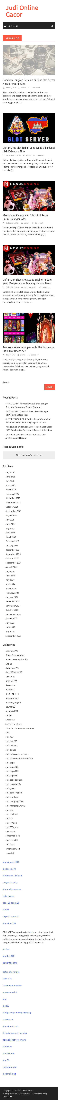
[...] (20, 102)
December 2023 (12, 601)
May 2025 (9, 528)
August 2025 (11, 515)
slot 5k (6, 1060)
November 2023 (13, 605)
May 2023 (9, 631)
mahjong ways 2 (13, 702)
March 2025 (10, 536)
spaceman (10, 831)
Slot (7, 732)
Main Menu (13, 25)
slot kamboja (11, 797)
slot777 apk (11, 822)
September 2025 (13, 511)
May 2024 (9, 579)
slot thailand (11, 814)
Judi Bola (9, 676)
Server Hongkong (13, 723)
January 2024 (11, 597)
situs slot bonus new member (19, 728)
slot (31, 932)
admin (23, 87)
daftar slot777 (12, 668)
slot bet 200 (11, 741)
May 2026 (9, 480)
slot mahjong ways (14, 801)
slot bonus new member (17, 754)
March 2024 (10, 588)
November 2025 (13, 502)
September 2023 (13, 614)
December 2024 (12, 549)
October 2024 (11, 558)
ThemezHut (7, 1096)
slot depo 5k (11, 775)
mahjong (9, 689)
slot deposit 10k (13, 784)
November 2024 (13, 554)
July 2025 (9, 519)
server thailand (10, 962)
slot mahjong (9, 1073)
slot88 (6, 909)
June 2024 (10, 575)
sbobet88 (10, 719)
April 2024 (10, 584)
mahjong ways (12, 698)
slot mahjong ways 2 (15, 805)
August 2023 (11, 618)
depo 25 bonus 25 (13, 672)
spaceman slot (12, 835)
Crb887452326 (30, 287)
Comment (36, 87)
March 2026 (10, 489)
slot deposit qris (10, 1026)
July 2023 (9, 622)
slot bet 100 (8, 956)
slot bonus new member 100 (19, 758)
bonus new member (12, 985)
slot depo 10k (11, 766)
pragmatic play (10, 882)
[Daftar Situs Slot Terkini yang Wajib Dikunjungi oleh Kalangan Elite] (29, 128)
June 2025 (10, 523)
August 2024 (11, 566)
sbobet (8, 715)
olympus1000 (11, 711)
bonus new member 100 (16, 659)
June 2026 (10, 476)
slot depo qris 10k (13, 779)
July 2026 (9, 472)
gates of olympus (11, 971)
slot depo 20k (11, 771)
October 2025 (11, 506)
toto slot (9, 844)
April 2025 (10, 532)
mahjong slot (12, 693)
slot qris (9, 809)
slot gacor (10, 788)
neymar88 (10, 706)
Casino (8, 663)
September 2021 (13, 635)
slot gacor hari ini (13, 792)
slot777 (9, 818)
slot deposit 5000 (11, 862)
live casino (10, 685)
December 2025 (12, 498)
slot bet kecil (11, 745)
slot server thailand (12, 875)
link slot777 (11, 680)
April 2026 (10, 485)
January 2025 (11, 545)
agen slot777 (11, 650)
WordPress (25, 1093)
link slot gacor (10, 1066)
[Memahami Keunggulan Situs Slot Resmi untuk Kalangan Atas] (29, 195)
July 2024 (9, 571)
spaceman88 (11, 840)
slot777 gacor (12, 827)
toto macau (8, 896)
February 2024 (12, 592)
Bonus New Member (15, 655)
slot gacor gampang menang (17, 1012)
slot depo (10, 762)
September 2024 (13, 562)
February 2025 (12, 541)
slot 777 (9, 736)
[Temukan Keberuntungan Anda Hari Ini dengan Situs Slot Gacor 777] (29, 327)
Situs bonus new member (15, 1033)
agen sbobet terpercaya (14, 1039)
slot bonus (10, 749)
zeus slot (9, 852)
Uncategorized (12, 848)
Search (6, 382)
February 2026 (12, 493)
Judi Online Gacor (22, 11)
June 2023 (10, 627)
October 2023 (11, 610)
